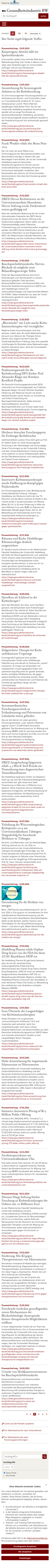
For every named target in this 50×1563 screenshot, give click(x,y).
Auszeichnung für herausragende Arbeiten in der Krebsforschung (22, 90)
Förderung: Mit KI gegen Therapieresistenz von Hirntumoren (24, 1258)
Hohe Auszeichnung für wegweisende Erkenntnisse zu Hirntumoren (24, 1063)
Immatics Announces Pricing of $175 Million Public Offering (24, 1113)
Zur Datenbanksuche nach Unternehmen (23, 1430)
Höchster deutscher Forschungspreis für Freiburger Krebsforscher (24, 434)
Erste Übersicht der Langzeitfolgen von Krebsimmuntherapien (23, 1013)
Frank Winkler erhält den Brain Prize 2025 (24, 145)
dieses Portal (11, 1473)
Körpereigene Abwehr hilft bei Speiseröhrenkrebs (20, 53)
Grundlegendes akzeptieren (25, 1546)
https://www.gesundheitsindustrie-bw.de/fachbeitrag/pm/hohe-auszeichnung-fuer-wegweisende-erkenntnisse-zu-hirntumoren (24, 1096)
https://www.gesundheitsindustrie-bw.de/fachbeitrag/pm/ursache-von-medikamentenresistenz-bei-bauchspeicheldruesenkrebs (18, 1402)
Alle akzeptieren (25, 1551)
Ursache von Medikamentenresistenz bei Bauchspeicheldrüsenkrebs (24, 1373)
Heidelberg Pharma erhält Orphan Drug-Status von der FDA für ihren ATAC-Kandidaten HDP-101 (23, 953)
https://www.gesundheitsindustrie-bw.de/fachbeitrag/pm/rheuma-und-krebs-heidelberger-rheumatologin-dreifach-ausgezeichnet (22, 581)
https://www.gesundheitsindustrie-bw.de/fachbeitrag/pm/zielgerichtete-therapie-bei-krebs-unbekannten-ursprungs (23, 691)
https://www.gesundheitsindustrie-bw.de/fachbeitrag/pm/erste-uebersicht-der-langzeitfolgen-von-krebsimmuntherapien (22, 1046)
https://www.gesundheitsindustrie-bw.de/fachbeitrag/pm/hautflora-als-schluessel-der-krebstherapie (24, 635)
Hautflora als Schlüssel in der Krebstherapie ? (19, 599)
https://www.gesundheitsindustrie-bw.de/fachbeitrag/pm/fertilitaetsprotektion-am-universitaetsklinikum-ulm (24, 1182)
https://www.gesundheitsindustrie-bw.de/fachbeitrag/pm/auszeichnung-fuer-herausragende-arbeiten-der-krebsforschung (22, 129)
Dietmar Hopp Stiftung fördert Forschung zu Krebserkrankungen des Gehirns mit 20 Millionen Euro (24, 1201)
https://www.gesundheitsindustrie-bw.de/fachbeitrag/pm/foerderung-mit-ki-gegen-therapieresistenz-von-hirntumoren (24, 1294)
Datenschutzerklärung (37, 1538)
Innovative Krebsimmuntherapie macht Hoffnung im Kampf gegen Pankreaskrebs (22, 483)
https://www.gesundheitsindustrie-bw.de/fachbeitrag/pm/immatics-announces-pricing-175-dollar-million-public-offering (22, 1140)
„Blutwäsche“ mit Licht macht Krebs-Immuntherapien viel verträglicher (25, 325)
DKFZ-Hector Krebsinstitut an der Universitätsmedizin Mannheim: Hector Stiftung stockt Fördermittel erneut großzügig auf (23, 204)
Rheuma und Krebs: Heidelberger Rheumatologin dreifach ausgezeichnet (22, 542)
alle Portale (10, 1475)
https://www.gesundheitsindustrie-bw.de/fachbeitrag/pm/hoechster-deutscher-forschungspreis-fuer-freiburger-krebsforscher (23, 465)
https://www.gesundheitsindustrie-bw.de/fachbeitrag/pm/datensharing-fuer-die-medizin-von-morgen (23, 935)
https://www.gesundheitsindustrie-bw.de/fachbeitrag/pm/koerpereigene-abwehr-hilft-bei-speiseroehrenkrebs (23, 73)
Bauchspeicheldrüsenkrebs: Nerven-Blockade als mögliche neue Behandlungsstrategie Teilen (23, 268)
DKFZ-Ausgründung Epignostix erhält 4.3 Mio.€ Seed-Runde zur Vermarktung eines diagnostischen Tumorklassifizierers (22, 768)
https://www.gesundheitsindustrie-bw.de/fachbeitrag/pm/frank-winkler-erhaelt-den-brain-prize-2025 (25, 184)
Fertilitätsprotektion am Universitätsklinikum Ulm (18, 1157)
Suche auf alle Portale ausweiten (19, 1423)
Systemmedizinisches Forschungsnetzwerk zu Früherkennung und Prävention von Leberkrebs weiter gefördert (24, 711)
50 (20, 34)
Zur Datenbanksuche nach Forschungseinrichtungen (16, 1438)
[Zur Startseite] (25, 10)
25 (13, 34)
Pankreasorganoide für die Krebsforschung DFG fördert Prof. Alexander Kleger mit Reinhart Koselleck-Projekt (23, 375)
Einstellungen (25, 1558)
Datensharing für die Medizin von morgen (22, 904)
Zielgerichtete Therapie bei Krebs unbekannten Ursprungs (22, 652)
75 (26, 34)
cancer (7, 1467)
